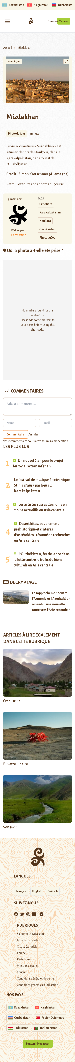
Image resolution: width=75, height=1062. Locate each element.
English (37, 891)
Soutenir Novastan (37, 1043)
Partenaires (24, 959)
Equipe (21, 953)
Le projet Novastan (28, 940)
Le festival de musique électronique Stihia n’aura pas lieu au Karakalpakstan (42, 485)
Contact (21, 972)
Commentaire (15, 434)
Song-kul (10, 827)
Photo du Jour (48, 237)
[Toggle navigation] (7, 21)
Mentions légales (27, 965)
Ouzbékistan (47, 229)
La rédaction (18, 235)
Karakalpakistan (18, 158)
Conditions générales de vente (35, 978)
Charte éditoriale (27, 946)
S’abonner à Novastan (30, 933)
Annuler (33, 434)
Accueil (7, 47)
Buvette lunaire (15, 764)
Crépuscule (12, 701)
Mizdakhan (45, 146)
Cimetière (45, 204)
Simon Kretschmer (33, 174)
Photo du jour (13, 61)
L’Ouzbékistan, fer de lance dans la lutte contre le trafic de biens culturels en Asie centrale (42, 559)
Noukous (41, 152)
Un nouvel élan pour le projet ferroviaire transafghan (38, 463)
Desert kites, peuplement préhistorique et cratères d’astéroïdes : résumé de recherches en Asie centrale (42, 532)
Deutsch (52, 891)
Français (21, 891)
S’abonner (64, 21)
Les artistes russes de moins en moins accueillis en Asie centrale (40, 507)
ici (63, 184)
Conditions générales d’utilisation (37, 985)
